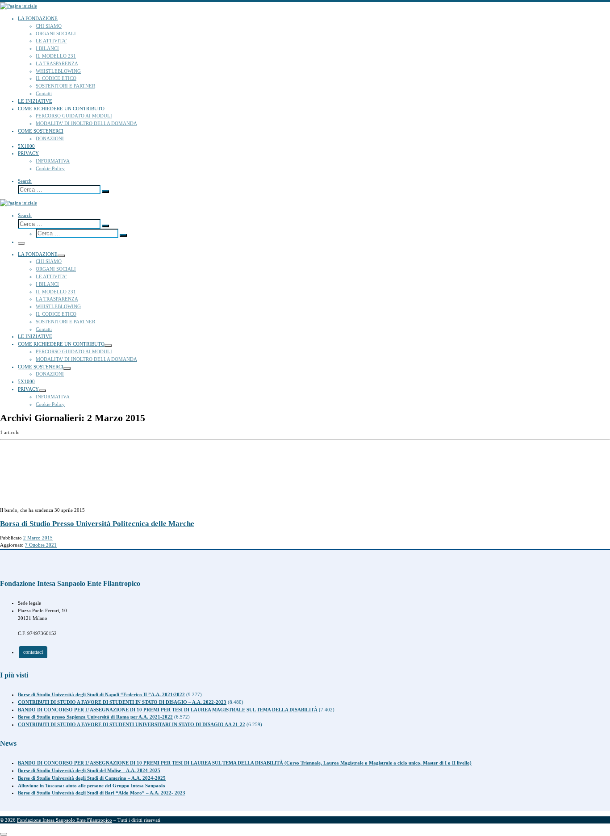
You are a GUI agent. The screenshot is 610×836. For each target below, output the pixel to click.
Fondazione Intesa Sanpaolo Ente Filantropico (64, 820)
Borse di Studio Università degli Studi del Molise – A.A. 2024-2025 (89, 770)
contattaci (33, 652)
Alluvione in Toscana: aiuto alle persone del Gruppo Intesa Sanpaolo (91, 785)
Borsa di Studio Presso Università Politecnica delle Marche (97, 523)
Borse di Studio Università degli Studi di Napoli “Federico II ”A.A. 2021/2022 (101, 694)
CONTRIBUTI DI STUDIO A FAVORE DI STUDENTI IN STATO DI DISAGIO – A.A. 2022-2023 (122, 702)
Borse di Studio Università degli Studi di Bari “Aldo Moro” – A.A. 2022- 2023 (101, 792)
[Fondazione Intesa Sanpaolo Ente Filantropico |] (18, 5)
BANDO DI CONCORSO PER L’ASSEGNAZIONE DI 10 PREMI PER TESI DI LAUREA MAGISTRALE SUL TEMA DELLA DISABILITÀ (168, 709)
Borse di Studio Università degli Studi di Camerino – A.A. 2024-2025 (92, 778)
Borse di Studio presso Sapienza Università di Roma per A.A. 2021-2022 (95, 716)
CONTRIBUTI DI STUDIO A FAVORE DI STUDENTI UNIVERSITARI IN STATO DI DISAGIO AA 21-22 (131, 724)
